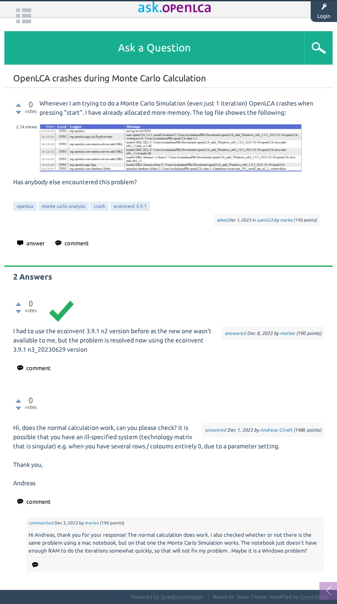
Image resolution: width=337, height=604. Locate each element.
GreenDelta (314, 597)
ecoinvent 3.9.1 (130, 206)
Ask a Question (154, 48)
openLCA (265, 220)
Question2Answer (182, 597)
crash (99, 206)
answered (235, 333)
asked (222, 220)
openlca (25, 206)
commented (41, 522)
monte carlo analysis (64, 206)
